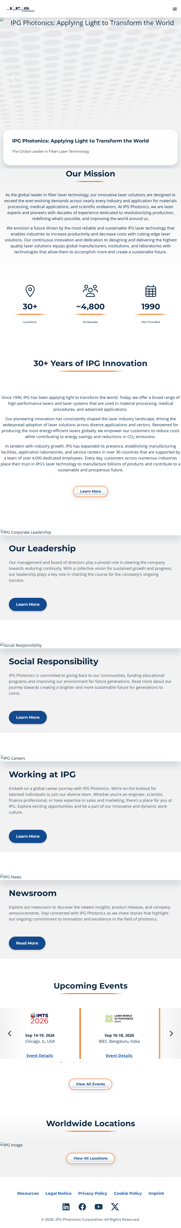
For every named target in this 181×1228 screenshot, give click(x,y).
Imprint (156, 1193)
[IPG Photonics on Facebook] (82, 1207)
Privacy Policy (92, 1193)
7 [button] (100, 1062)
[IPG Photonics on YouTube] (99, 1207)
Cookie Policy (128, 1193)
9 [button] (113, 1062)
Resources (28, 1193)
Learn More (90, 491)
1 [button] (60, 1062)
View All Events (90, 1084)
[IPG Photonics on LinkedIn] (66, 1207)
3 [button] (74, 1062)
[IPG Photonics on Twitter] (115, 1207)
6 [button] (94, 1062)
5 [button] (87, 1062)
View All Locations (91, 1158)
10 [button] (120, 1062)
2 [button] (67, 1062)
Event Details (39, 1055)
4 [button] (80, 1062)
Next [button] (167, 78)
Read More (27, 943)
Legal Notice (58, 1193)
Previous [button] (13, 78)
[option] (90, 93)
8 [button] (107, 1062)
